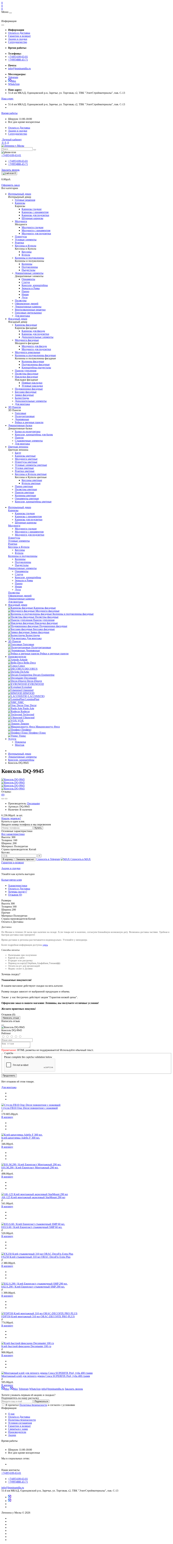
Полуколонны (23, 562)
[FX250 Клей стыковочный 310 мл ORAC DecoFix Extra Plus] (37, 1253)
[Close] (2, 1025)
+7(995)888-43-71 (18, 59)
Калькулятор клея (11, 879)
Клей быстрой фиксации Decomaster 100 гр (26, 1346)
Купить (38, 828)
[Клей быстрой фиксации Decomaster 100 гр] (27, 1343)
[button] (7, 98)
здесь (45, 945)
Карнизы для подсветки (28, 519)
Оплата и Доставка (19, 32)
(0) (2, 794)
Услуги (12, 738)
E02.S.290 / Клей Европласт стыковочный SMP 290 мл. (33, 1286)
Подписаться (41, 1401)
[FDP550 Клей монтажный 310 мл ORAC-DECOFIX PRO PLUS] (39, 1313)
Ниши (18, 586)
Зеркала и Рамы (24, 580)
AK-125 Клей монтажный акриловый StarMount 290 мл (33, 1197)
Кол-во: (5, 852)
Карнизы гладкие (25, 513)
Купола (19, 553)
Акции (12, 1435)
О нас (11, 1413)
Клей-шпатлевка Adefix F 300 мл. (20, 1137)
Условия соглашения (20, 1422)
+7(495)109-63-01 (18, 56)
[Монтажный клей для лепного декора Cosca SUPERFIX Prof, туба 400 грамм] (47, 1373)
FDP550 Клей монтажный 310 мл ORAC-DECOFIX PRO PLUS (38, 1316)
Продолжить (9, 1075)
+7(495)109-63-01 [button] (11, 1473)
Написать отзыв (11, 1018)
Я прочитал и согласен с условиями (40, 1405)
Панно (18, 583)
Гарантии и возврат (19, 36)
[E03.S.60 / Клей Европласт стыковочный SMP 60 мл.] (33, 1224)
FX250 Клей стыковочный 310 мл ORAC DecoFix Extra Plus (35, 1256)
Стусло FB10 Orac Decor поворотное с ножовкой (29, 1108)
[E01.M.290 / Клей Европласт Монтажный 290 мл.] (31, 1164)
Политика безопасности (33, 1405)
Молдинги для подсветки (29, 534)
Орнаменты (21, 571)
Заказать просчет (25, 859)
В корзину (8, 859)
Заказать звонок (10, 169)
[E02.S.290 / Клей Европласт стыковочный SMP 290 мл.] (34, 1283)
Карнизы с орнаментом (28, 516)
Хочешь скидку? (17, 891)
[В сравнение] (6, 798)
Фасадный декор (17, 604)
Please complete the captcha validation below (28, 1057)
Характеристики (17, 885)
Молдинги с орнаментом (29, 531)
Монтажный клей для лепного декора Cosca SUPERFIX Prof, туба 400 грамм (45, 1376)
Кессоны (20, 550)
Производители (17, 656)
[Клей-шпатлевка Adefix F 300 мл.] (22, 1134)
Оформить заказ (10, 185)
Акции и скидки (17, 39)
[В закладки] (2, 798)
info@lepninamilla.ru (19, 68)
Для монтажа (8, 1087)
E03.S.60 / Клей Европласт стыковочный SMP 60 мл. (31, 1227)
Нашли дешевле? (11, 818)
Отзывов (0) (15, 894)
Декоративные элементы (22, 756)
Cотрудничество (17, 42)
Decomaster (33, 803)
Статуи (19, 574)
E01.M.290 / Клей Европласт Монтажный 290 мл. (29, 1167)
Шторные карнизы (25, 522)
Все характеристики (13, 834)
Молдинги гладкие (26, 528)
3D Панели (14, 641)
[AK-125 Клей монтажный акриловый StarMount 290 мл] (34, 1194)
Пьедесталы (22, 565)
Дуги (18, 589)
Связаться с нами (18, 1429)
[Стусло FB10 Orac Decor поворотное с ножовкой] (30, 1104)
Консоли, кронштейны (28, 577)
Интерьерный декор (19, 507)
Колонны (20, 559)
